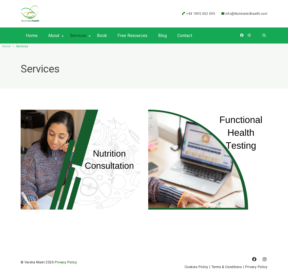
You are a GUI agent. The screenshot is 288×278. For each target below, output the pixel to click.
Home (32, 35)
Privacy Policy (66, 262)
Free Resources (132, 35)
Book (102, 35)
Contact (184, 35)
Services (78, 35)
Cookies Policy (196, 267)
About (53, 35)
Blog (162, 35)
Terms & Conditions (226, 267)
